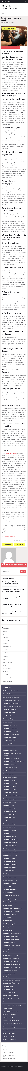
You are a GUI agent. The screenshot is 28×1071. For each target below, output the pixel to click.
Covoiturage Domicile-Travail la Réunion (13, 762)
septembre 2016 (7, 681)
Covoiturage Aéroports (9, 716)
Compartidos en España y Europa (12, 707)
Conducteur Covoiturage (9, 710)
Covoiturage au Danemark (10, 725)
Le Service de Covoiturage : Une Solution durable (13, 597)
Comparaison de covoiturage (11, 703)
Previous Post (8, 544)
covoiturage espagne (9, 886)
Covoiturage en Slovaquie (10, 865)
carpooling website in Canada (11, 697)
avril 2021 (5, 659)
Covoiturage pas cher (9, 943)
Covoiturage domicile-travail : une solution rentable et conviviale (14, 582)
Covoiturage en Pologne (9, 849)
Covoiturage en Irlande (9, 827)
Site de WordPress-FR (9, 1059)
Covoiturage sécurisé (8, 977)
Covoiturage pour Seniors (10, 971)
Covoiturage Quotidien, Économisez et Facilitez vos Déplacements (13, 605)
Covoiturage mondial (9, 22)
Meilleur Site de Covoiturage (10, 996)
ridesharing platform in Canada (11, 1021)
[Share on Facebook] (17, 541)
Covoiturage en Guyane (9, 821)
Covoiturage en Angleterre (10, 783)
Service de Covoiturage (9, 1027)
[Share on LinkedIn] (25, 541)
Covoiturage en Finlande (9, 812)
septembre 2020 (7, 662)
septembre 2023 (7, 647)
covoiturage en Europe (9, 808)
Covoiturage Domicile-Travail (11, 758)
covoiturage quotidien (9, 974)
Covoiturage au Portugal (9, 738)
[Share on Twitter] (14, 541)
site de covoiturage (9, 537)
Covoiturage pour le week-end (11, 964)
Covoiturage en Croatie (9, 802)
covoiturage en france (9, 815)
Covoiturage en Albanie (9, 771)
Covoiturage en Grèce (9, 818)
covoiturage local (7, 921)
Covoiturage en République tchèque (12, 852)
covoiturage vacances (9, 993)
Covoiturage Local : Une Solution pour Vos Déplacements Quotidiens (13, 590)
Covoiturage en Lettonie (9, 830)
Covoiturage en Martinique (10, 840)
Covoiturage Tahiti (8, 986)
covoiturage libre (7, 918)
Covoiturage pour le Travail (10, 961)
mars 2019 (5, 675)
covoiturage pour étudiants (10, 955)
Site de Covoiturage (8, 1030)
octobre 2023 (6, 644)
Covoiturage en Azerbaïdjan (10, 793)
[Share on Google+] (22, 541)
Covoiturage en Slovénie (9, 868)
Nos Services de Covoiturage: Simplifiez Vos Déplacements (14, 612)
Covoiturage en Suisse (9, 874)
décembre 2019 (7, 669)
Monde (5, 1002)
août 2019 (5, 672)
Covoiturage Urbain (8, 989)
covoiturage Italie (8, 905)
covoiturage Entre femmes (10, 880)
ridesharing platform (8, 1018)
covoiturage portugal (8, 949)
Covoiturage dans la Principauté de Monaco (12, 754)
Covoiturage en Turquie (9, 877)
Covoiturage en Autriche (9, 790)
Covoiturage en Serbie (9, 861)
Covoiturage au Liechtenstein (11, 728)
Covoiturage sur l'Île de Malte (11, 983)
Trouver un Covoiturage (9, 1039)
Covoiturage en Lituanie (9, 836)
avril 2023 (5, 650)
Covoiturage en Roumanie (10, 855)
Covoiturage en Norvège (9, 846)
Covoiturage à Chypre (9, 713)
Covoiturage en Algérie (9, 774)
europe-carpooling (7, 47)
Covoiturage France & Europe (11, 896)
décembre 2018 (7, 678)
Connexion (6, 1049)
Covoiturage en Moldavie (10, 843)
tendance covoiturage (9, 1033)
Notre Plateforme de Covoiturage (12, 1005)
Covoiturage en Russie (9, 858)
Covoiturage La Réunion (9, 915)
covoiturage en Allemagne (10, 777)
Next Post (19, 544)
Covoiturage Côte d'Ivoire (10, 750)
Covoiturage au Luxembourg (10, 731)
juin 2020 (5, 666)
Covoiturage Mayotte (9, 927)
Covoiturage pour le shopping (11, 958)
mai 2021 (5, 656)
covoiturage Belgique (9, 744)
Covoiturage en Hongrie (9, 824)
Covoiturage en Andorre (9, 780)
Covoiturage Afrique (8, 719)
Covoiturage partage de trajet (11, 939)
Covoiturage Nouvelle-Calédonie (12, 933)
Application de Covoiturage (10, 691)
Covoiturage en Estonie (9, 805)
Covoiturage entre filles (9, 883)
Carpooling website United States (12, 700)
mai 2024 (5, 637)
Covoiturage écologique (9, 765)
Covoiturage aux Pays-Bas (10, 741)
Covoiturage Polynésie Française (12, 946)
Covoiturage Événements (10, 890)
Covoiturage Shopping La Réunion (12, 980)
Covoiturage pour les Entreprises (12, 968)
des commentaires (9, 1055)
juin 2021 (5, 653)
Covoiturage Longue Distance (11, 924)
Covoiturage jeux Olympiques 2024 (12, 908)
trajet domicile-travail (8, 1036)
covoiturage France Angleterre (11, 899)
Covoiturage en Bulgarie (9, 799)
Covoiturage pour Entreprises (11, 952)
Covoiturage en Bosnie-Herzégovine (13, 796)
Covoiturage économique (10, 768)
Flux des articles (8, 1052)
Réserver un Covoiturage (9, 1014)
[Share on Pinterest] (19, 541)
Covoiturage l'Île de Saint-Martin (11, 911)
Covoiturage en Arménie (9, 787)
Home (2, 22)
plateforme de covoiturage (10, 1011)
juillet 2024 (6, 631)
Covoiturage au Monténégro (11, 735)
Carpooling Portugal (8, 694)
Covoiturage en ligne (8, 833)
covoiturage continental (9, 747)
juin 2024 (5, 634)
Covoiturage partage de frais (11, 936)
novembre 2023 (7, 641)
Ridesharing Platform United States (12, 1024)
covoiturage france (8, 893)
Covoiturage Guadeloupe (10, 902)
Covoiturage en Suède (9, 871)
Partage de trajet (7, 1008)
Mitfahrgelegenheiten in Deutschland (13, 999)
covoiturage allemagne (9, 722)
